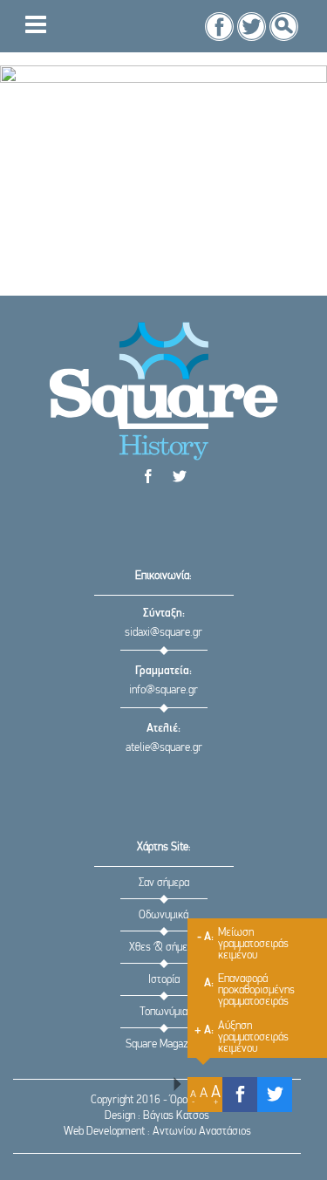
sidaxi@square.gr (163, 632)
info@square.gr (163, 690)
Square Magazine (163, 1044)
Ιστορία (164, 980)
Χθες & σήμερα (163, 947)
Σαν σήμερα (164, 883)
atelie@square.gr (164, 748)
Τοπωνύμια (163, 1012)
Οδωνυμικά (163, 915)
